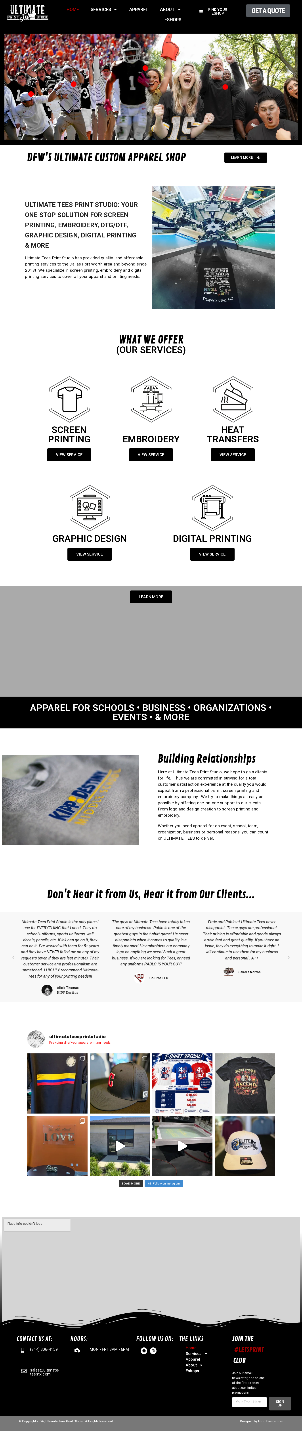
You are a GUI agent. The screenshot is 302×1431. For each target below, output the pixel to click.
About (167, 9)
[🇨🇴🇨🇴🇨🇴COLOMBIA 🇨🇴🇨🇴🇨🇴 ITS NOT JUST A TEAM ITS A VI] (57, 1083)
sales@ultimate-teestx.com (44, 1372)
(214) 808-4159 (44, 1349)
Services (101, 9)
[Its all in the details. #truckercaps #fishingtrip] (245, 1146)
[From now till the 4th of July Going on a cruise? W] (182, 1083)
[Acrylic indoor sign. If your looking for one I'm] (57, 1146)
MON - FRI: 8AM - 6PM (109, 1349)
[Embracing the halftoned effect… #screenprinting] (245, 1083)
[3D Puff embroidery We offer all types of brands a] (120, 1083)
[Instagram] (153, 1350)
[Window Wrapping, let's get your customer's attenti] (120, 1146)
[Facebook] (144, 1350)
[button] (13, 957)
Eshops (172, 19)
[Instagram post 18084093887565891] (182, 1146)
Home (73, 9)
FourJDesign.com (270, 1421)
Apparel (138, 9)
